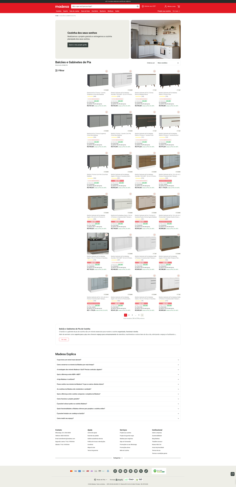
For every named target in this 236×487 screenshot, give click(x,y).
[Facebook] (120, 471)
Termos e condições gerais (159, 453)
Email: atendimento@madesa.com (65, 438)
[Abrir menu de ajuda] (233, 474)
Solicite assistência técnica (95, 438)
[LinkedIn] (136, 471)
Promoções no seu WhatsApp (128, 444)
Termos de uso (156, 450)
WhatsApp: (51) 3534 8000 (63, 432)
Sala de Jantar (74, 11)
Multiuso (110, 11)
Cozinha (58, 11)
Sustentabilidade (157, 435)
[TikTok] (146, 471)
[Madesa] (62, 6)
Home (56, 15)
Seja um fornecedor (125, 441)
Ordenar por (151, 63)
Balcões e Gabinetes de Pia (68, 15)
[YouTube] (125, 471)
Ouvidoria (90, 444)
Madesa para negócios (126, 438)
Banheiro (103, 11)
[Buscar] (105, 6)
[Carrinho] (179, 6)
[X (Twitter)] (141, 471)
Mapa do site (91, 447)
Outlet (117, 11)
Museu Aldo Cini (156, 444)
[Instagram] (115, 471)
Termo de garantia (93, 450)
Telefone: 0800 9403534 (62, 435)
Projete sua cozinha (164, 11)
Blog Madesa (156, 438)
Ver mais (175, 11)
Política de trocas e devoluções (96, 441)
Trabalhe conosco (157, 441)
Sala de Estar (85, 11)
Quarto (65, 11)
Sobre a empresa (157, 432)
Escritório (95, 11)
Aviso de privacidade (158, 447)
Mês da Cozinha (124, 450)
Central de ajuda (92, 432)
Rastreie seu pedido (93, 435)
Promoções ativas (125, 447)
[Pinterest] (130, 471)
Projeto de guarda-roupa (127, 435)
